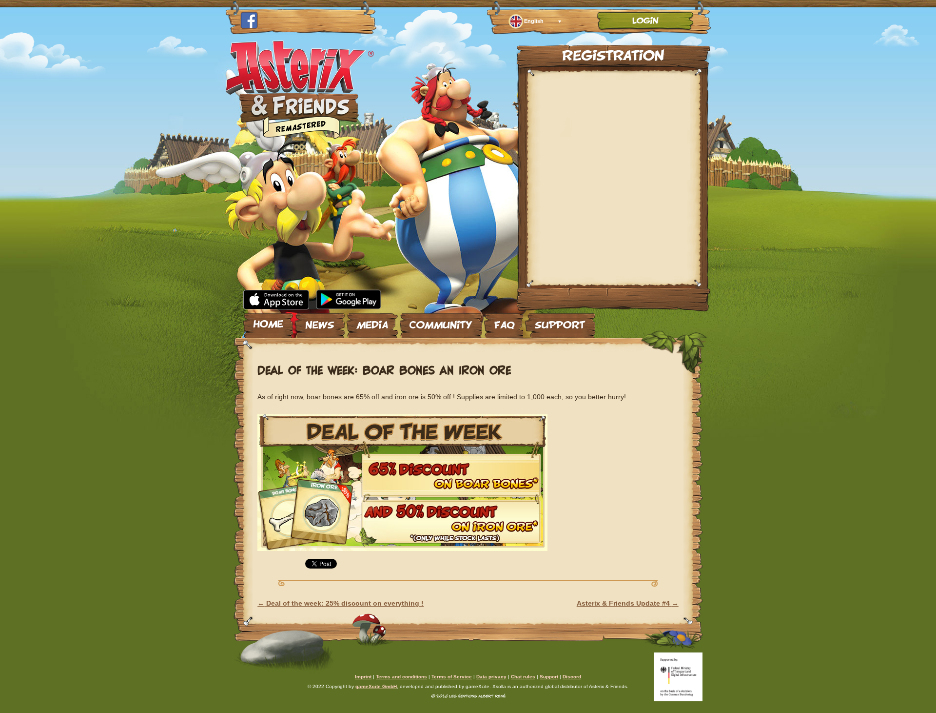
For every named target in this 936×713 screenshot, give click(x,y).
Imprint (363, 676)
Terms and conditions (401, 676)
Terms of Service (451, 676)
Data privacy (491, 676)
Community (441, 321)
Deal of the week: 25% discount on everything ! (340, 603)
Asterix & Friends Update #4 (628, 603)
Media (372, 321)
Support (560, 321)
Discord (572, 676)
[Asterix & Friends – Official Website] (300, 136)
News (320, 321)
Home (268, 321)
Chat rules (523, 676)
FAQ (503, 321)
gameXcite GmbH (376, 686)
